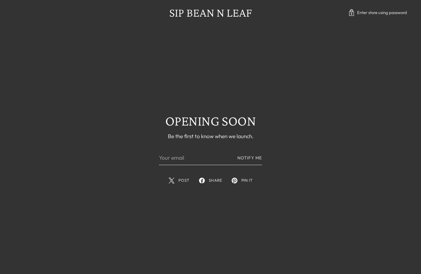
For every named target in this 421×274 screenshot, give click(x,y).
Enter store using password (382, 12)
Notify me (249, 158)
